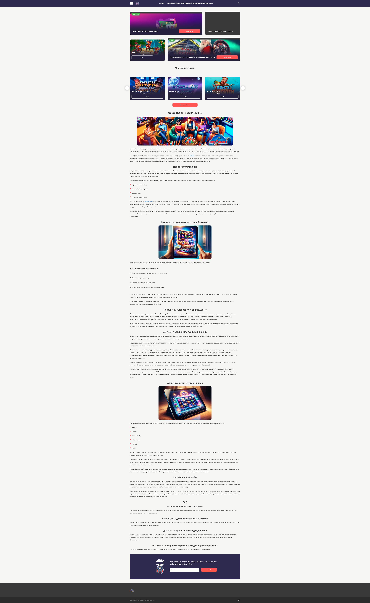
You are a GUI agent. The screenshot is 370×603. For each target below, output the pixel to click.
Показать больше (185, 105)
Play (142, 57)
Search (239, 3)
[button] (243, 88)
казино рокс (149, 201)
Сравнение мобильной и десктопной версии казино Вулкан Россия (190, 3)
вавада (192, 155)
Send (209, 570)
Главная (161, 3)
